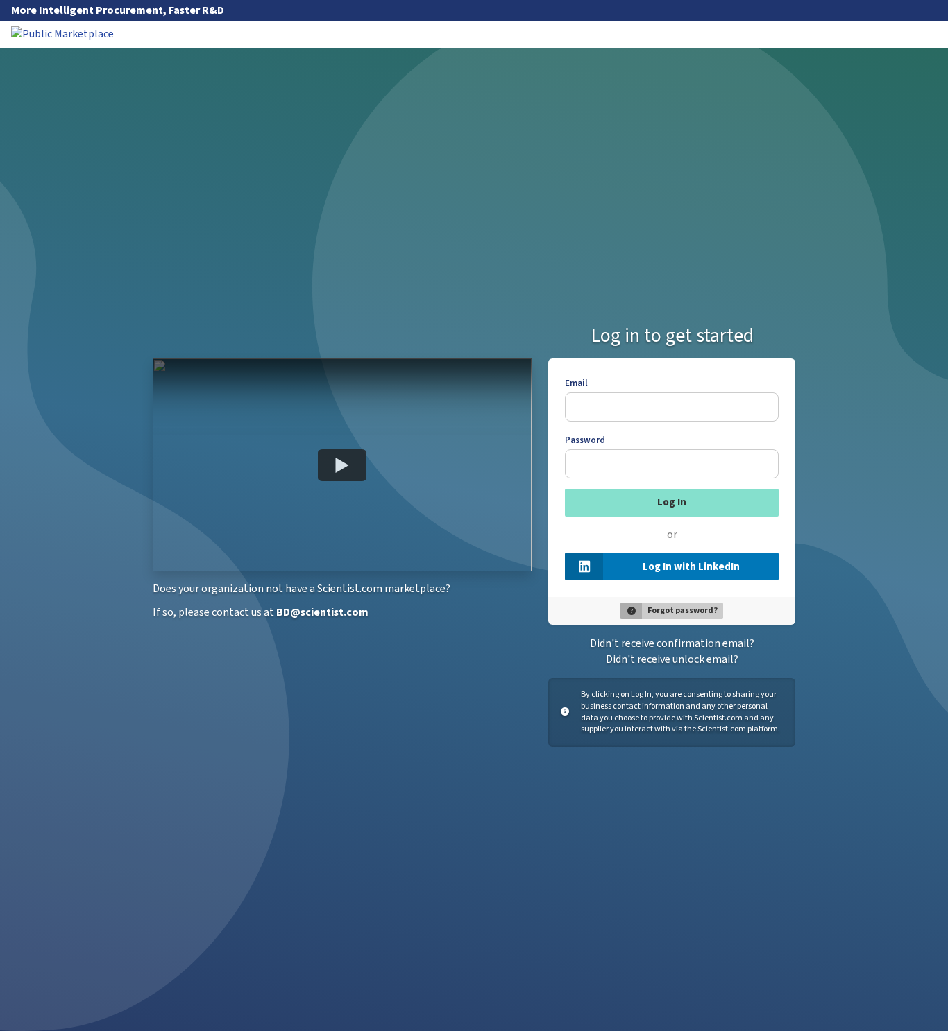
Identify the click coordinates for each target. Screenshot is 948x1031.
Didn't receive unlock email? (672, 659)
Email (576, 383)
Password (585, 440)
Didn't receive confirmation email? (672, 643)
